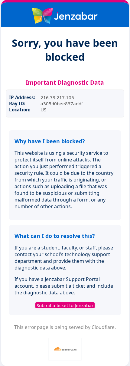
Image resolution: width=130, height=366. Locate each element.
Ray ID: (17, 103)
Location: (19, 110)
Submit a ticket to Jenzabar (65, 305)
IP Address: (22, 97)
